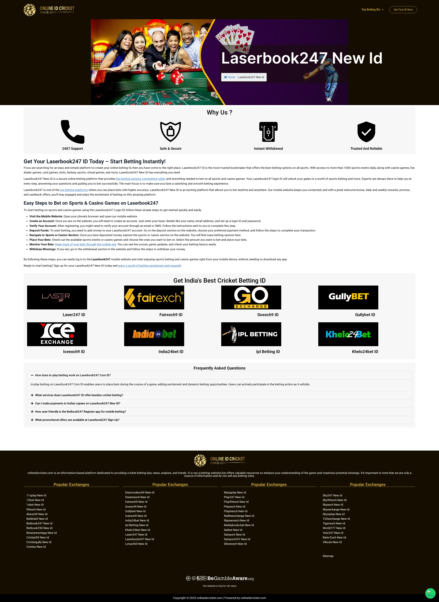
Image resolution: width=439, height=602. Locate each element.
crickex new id (36, 546)
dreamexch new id (137, 497)
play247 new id (234, 497)
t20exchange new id (336, 518)
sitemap (328, 556)
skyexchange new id (336, 509)
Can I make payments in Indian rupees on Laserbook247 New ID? (77, 403)
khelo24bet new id (137, 530)
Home (231, 77)
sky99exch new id (335, 500)
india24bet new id (137, 520)
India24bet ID (171, 351)
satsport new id (234, 534)
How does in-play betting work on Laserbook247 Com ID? (73, 375)
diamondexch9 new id (139, 492)
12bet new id (35, 500)
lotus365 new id (136, 544)
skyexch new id (333, 504)
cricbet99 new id (37, 537)
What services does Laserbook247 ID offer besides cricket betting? (79, 395)
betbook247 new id (39, 523)
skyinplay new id (334, 514)
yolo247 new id (333, 533)
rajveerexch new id (236, 520)
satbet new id (233, 530)
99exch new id (36, 509)
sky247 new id (332, 495)
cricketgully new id (38, 542)
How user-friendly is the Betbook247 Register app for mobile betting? (80, 411)
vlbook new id (332, 542)
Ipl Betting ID (268, 351)
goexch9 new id (135, 506)
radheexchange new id (239, 516)
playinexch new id (235, 511)
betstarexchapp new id (41, 533)
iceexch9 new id (136, 516)
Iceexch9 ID (74, 351)
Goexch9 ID (268, 314)
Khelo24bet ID (365, 351)
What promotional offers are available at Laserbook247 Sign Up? (77, 420)
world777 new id (334, 528)
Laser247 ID (74, 314)
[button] (372, 10)
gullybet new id (135, 511)
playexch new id (234, 506)
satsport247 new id (237, 539)
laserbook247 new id (139, 539)
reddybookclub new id (239, 525)
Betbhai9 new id (37, 518)
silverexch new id (235, 544)
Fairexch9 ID (171, 314)
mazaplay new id (235, 492)
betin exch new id (334, 537)
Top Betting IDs (370, 9)
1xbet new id (35, 504)
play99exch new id (236, 501)
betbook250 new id (39, 528)
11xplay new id (36, 495)
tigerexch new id (334, 523)
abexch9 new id (37, 514)
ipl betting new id (136, 525)
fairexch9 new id (136, 501)
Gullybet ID (365, 314)
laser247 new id (136, 534)
